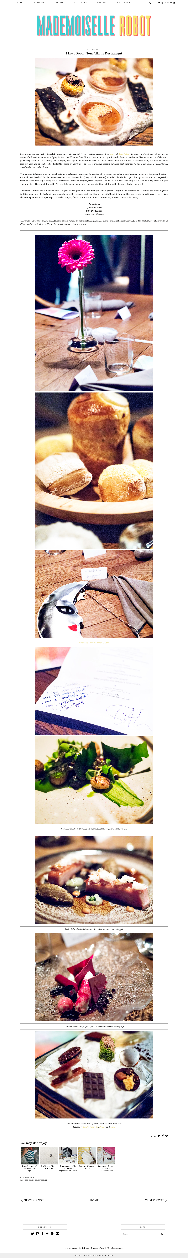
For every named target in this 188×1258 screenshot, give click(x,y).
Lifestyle (42, 1180)
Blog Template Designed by (94, 1255)
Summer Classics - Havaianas (87, 1167)
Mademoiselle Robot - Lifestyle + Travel (89, 1248)
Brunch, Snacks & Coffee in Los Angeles (29, 1168)
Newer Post (34, 1200)
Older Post (154, 1200)
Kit (96, 1127)
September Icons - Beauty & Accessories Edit (106, 1168)
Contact (102, 3)
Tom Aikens (125, 154)
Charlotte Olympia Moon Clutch (94, 642)
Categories (124, 3)
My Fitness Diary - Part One (49, 1167)
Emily (112, 154)
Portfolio (40, 3)
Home (20, 3)
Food (34, 1180)
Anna (112, 1127)
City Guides (80, 3)
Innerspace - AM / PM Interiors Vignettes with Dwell (68, 1168)
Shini (91, 1127)
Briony (102, 1127)
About (59, 3)
